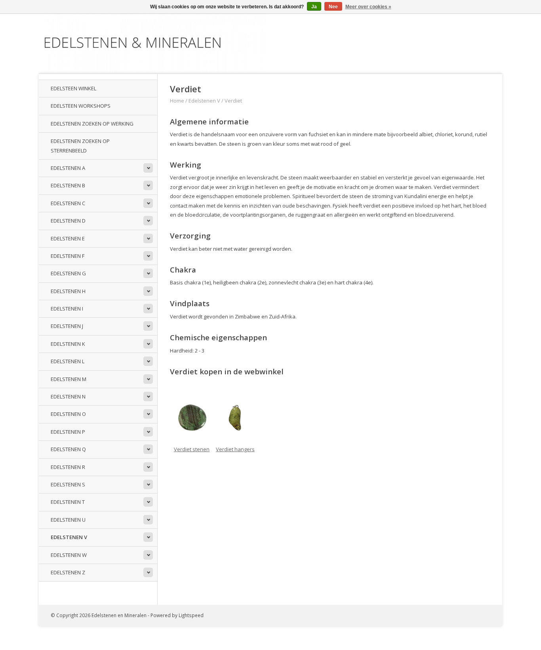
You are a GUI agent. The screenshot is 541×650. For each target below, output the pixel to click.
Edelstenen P (68, 431)
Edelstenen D (68, 220)
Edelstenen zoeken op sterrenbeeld (80, 145)
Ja (314, 7)
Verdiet (233, 100)
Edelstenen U (68, 519)
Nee (333, 7)
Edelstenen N (68, 396)
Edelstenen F (67, 255)
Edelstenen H (68, 291)
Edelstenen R (68, 467)
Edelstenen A (68, 168)
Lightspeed (191, 615)
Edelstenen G (68, 273)
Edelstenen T (68, 501)
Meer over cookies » (368, 7)
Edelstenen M (68, 379)
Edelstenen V (69, 537)
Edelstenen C (68, 203)
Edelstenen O (68, 413)
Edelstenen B (68, 185)
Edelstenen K (68, 343)
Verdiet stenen (192, 449)
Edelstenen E (68, 238)
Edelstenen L (67, 361)
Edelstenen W (69, 555)
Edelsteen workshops (80, 105)
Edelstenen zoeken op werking (92, 123)
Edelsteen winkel (73, 88)
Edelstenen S (68, 484)
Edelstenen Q (68, 449)
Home (177, 100)
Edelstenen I (67, 308)
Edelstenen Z (68, 572)
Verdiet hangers (235, 449)
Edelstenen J (67, 326)
